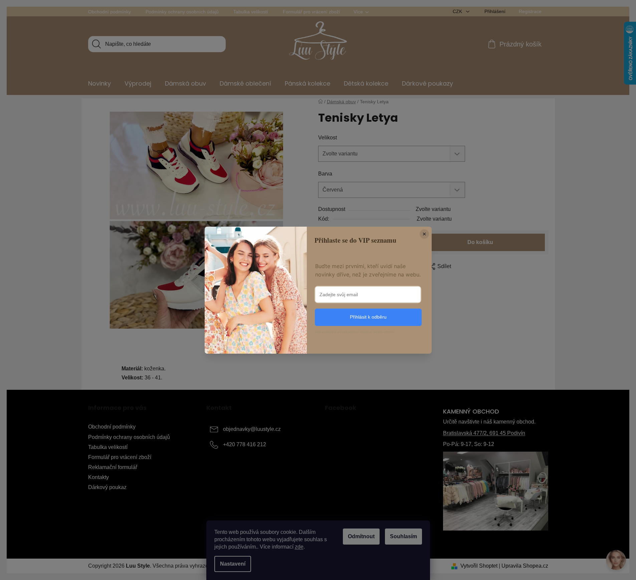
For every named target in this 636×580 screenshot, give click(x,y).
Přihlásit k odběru (368, 317)
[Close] (424, 234)
